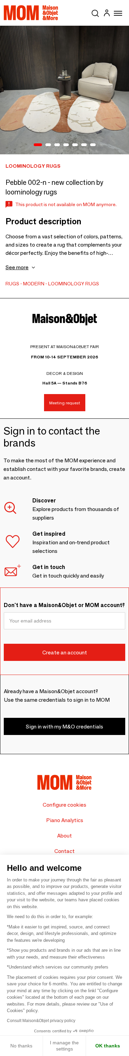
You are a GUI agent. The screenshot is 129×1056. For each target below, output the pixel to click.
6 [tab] (84, 145)
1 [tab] (38, 145)
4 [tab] (66, 145)
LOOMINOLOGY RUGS (73, 284)
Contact (64, 851)
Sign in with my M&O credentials (64, 726)
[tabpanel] (64, 90)
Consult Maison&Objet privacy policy (41, 1020)
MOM (30, 12)
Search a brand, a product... (95, 12)
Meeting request (64, 402)
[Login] (107, 14)
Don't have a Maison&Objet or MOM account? (64, 605)
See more (17, 267)
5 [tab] (75, 145)
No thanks (21, 1045)
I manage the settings (64, 1046)
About (64, 835)
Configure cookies (64, 805)
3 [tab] (57, 145)
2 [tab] (48, 145)
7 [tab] (93, 145)
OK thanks (107, 1045)
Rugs (12, 284)
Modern (33, 284)
